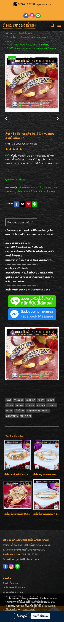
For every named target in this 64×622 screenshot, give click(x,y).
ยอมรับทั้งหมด (40, 616)
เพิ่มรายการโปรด (16, 179)
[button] (51, 25)
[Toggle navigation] (59, 25)
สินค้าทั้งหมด (10, 583)
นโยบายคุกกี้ (29, 609)
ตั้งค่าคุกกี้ (22, 616)
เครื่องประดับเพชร (14, 587)
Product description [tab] (21, 222)
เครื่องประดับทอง (13, 592)
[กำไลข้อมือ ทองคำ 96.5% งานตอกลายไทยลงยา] (32, 83)
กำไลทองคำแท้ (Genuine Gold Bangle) (36, 191)
